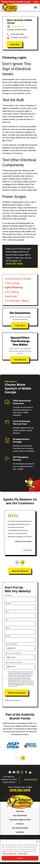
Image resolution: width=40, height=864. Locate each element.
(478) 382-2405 (17, 34)
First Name (8, 595)
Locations (20, 832)
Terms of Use (12, 686)
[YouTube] (14, 772)
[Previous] (17, 562)
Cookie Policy (22, 853)
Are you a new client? (11, 644)
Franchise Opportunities (20, 819)
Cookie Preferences (9, 853)
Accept (20, 858)
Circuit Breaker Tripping (17, 300)
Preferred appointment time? (13, 662)
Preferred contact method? (13, 653)
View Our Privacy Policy (12, 700)
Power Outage (12, 283)
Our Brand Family (20, 828)
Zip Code (7, 636)
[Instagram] (18, 772)
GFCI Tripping (12, 292)
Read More (27, 550)
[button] (35, 7)
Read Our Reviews (20, 571)
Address (7, 627)
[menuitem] (20, 811)
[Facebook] (26, 772)
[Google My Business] (30, 772)
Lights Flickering (14, 287)
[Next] (22, 562)
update (35, 2)
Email (6, 619)
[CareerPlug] (10, 772)
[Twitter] (22, 772)
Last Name (8, 603)
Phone (6, 611)
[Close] (37, 841)
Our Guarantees (20, 815)
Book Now (14, 44)
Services (20, 811)
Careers (20, 824)
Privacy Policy (28, 685)
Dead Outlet (11, 296)
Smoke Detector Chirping (18, 278)
